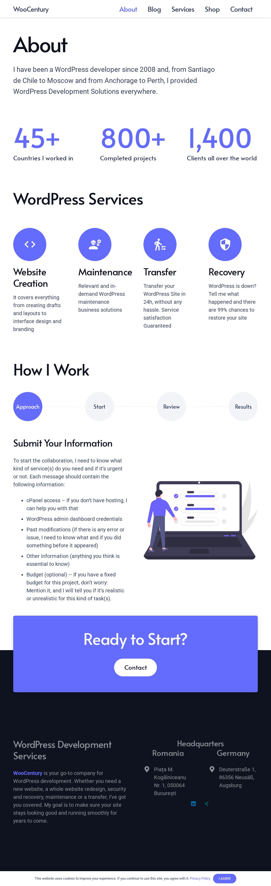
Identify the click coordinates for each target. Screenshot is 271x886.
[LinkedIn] (193, 803)
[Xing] (206, 803)
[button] (198, 8)
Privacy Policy (200, 878)
